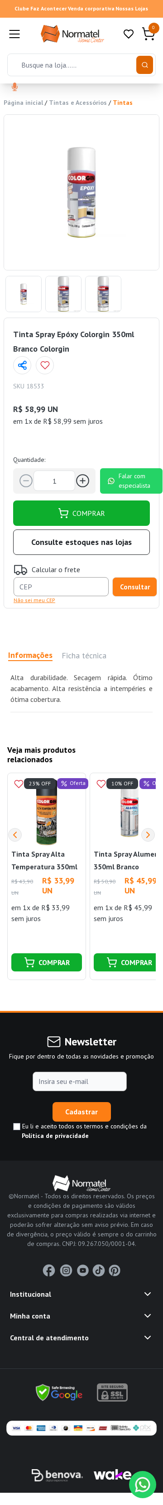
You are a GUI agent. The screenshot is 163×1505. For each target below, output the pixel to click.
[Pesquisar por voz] (14, 87)
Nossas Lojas (131, 8)
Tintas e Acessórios (78, 102)
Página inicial (23, 102)
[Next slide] (148, 835)
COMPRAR (88, 513)
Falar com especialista (134, 481)
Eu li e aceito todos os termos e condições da (83, 1131)
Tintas (123, 102)
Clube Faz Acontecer (40, 8)
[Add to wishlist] (45, 365)
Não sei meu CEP (34, 600)
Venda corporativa (91, 8)
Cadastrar (81, 1111)
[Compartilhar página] (22, 365)
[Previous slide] (15, 835)
